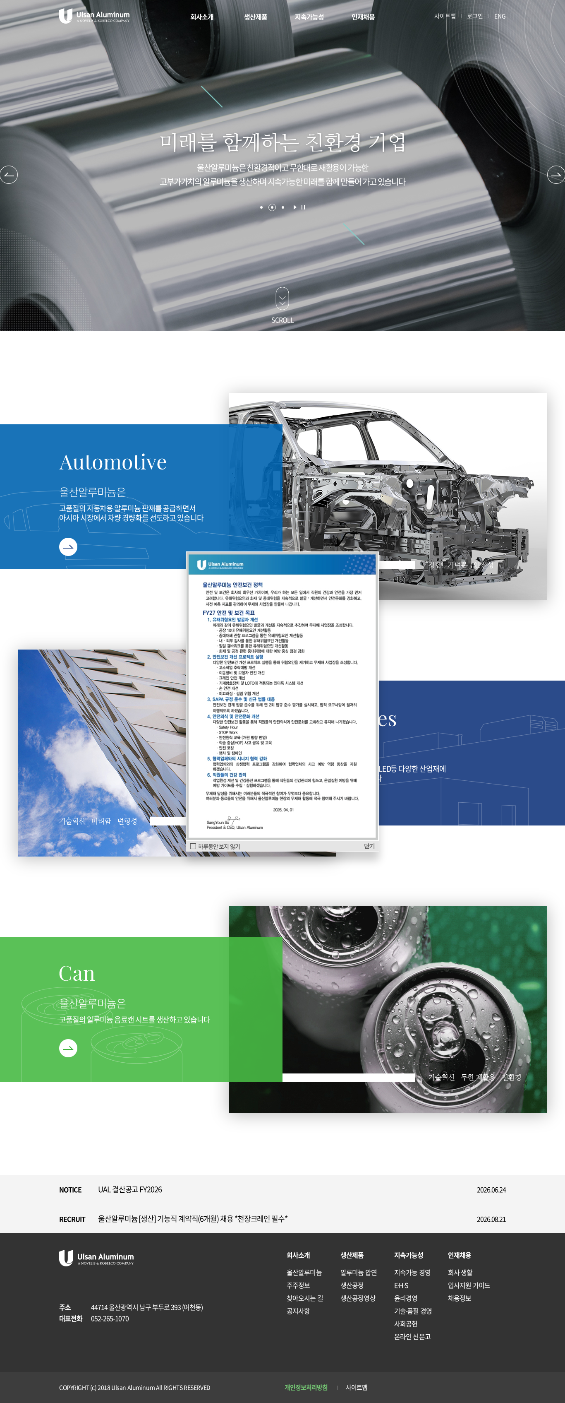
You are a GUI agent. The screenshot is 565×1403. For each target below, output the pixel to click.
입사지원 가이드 (469, 1285)
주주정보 (298, 1285)
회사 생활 (460, 1272)
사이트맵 (445, 16)
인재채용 (363, 17)
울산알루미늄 (304, 1272)
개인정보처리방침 (306, 1387)
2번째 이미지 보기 (272, 207)
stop (303, 207)
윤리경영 (405, 1298)
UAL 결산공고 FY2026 (130, 1189)
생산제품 (255, 17)
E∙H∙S (401, 1285)
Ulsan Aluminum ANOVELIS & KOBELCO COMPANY (94, 16)
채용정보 (459, 1298)
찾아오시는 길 (305, 1298)
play (295, 207)
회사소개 (201, 17)
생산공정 (352, 1285)
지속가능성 (309, 17)
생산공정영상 (358, 1298)
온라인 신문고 (412, 1336)
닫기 (369, 845)
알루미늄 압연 (358, 1272)
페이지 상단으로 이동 (497, 1346)
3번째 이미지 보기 (283, 207)
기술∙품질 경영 (413, 1311)
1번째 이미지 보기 (261, 207)
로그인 (475, 16)
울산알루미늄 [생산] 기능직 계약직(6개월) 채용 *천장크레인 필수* (192, 1218)
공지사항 (298, 1311)
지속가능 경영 (412, 1272)
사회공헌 (405, 1323)
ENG (500, 16)
